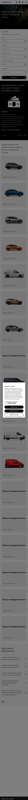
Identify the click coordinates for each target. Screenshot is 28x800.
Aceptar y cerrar (14, 407)
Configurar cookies (14, 414)
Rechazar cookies (14, 410)
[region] (14, 400)
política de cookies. (12, 402)
